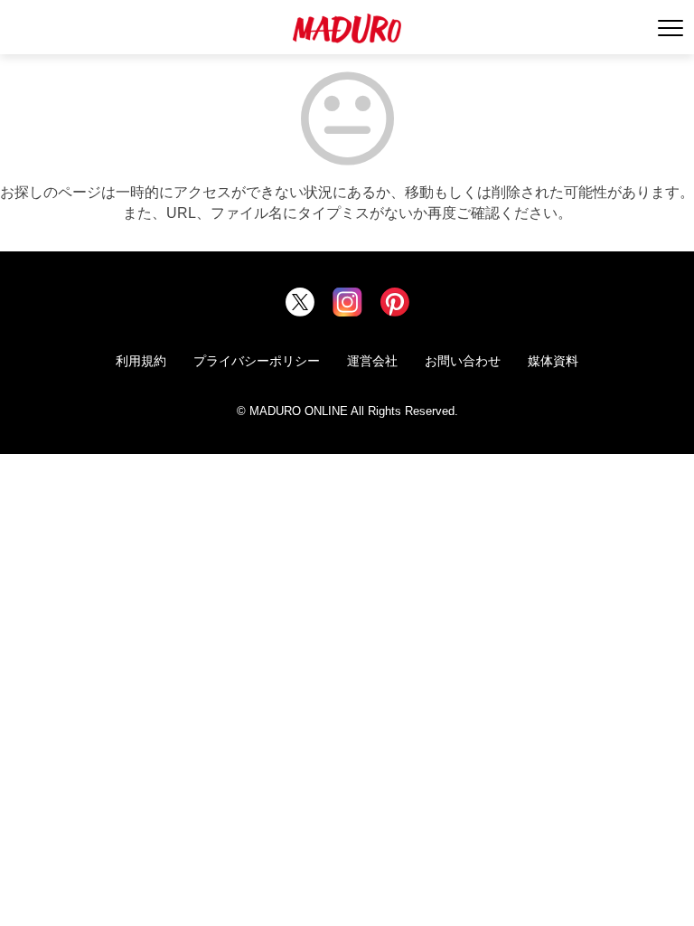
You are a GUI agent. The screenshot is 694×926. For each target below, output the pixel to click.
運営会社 (372, 361)
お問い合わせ (463, 361)
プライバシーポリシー (256, 361)
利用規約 (141, 361)
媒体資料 (553, 361)
